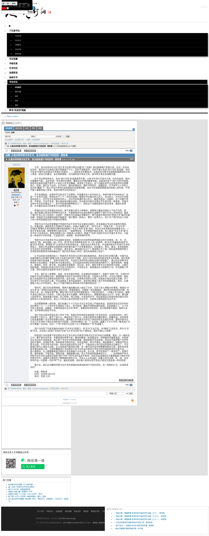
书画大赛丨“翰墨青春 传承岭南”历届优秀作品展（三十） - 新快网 (139, 513)
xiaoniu (16, 164)
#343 (131, 159)
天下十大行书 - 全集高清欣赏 (19, 489)
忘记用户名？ (19, 140)
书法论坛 (9, 123)
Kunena (73, 399)
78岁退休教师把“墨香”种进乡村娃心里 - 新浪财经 (133, 523)
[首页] (10, 26)
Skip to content (12, 116)
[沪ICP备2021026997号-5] (73, 523)
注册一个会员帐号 (32, 140)
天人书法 (40, 511)
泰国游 (85, 511)
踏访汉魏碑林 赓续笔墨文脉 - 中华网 (129, 529)
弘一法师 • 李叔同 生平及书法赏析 (21, 487)
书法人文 (64, 144)
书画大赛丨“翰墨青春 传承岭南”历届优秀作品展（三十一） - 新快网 (140, 519)
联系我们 (77, 511)
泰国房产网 (95, 511)
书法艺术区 (55, 144)
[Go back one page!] (3, 123)
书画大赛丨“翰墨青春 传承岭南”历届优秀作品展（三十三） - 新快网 (140, 516)
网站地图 (68, 511)
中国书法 (49, 511)
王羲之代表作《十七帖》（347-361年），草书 (25, 494)
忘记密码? (9, 140)
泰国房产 (102, 523)
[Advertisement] (36, 427)
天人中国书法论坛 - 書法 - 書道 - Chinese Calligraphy (28, 144)
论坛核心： (66, 399)
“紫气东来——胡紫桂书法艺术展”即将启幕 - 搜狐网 (134, 526)
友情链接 (59, 511)
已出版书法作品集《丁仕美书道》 (21, 485)
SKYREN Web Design (67, 519)
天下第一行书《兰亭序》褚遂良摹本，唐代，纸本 (27, 497)
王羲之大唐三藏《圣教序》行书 (20, 492)
